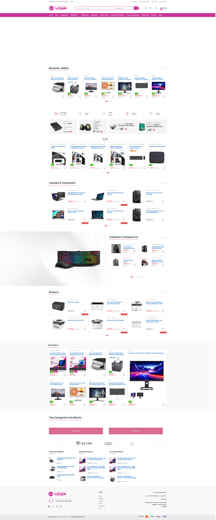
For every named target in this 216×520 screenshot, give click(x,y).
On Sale (105, 139)
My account (164, 1)
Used (160, 15)
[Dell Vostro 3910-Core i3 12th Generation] (137, 197)
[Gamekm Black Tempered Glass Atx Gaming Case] (116, 248)
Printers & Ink (85, 15)
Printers (52, 75)
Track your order (145, 1)
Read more (62, 96)
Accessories (145, 15)
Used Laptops (56, 350)
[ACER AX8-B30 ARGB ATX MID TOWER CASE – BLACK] (145, 248)
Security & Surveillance (117, 15)
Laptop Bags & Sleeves (155, 145)
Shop (155, 1)
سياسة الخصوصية (52, 516)
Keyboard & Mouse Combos (136, 145)
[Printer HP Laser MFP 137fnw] (59, 324)
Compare (101, 498)
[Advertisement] (153, 460)
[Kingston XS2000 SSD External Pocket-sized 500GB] (145, 262)
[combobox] (93, 8)
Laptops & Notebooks (73, 190)
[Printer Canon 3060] (59, 306)
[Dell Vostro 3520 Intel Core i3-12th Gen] (98, 197)
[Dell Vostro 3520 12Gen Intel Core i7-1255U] (59, 215)
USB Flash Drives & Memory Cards (58, 145)
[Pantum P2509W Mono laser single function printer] (137, 324)
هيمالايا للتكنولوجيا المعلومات (77, 516)
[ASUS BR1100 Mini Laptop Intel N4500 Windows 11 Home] (59, 197)
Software (153, 15)
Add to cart (79, 96)
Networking (94, 15)
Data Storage (60, 144)
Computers (74, 15)
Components (64, 15)
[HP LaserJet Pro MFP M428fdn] (98, 324)
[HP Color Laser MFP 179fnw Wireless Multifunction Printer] (137, 306)
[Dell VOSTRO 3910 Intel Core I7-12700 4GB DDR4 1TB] (137, 215)
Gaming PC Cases (127, 258)
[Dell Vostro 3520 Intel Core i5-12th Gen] (98, 215)
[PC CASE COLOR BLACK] (116, 262)
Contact (135, 1)
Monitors (86, 75)
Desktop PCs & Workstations (152, 190)
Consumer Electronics (133, 15)
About (71, 1)
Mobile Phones (104, 15)
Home (51, 15)
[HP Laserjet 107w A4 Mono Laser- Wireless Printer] (98, 306)
